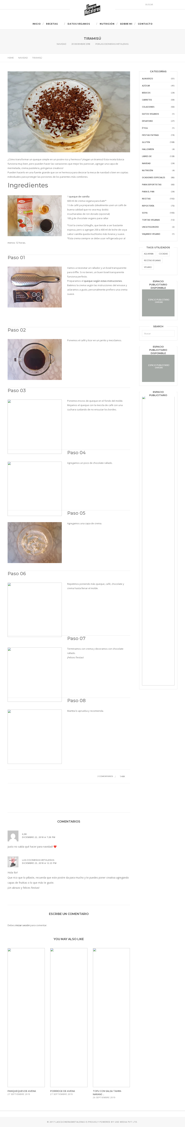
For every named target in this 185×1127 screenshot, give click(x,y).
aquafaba (148, 253)
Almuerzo (147, 78)
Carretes (147, 99)
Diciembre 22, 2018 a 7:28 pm (38, 837)
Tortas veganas (151, 219)
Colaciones (148, 106)
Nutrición (107, 23)
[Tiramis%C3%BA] (40, 794)
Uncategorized (150, 226)
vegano (148, 267)
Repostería (148, 205)
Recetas (52, 23)
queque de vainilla (79, 196)
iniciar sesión (22, 925)
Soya (144, 212)
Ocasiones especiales (153, 177)
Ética (145, 128)
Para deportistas (152, 184)
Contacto (145, 23)
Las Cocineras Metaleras (114, 44)
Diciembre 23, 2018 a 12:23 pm (39, 863)
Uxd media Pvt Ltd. (126, 1121)
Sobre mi (126, 23)
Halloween (148, 149)
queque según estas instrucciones (103, 281)
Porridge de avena (62, 1091)
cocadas (163, 253)
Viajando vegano (151, 234)
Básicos (146, 92)
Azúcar (146, 85)
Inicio (37, 23)
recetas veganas (152, 260)
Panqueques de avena (22, 1091)
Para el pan (148, 191)
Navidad (61, 44)
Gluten (146, 142)
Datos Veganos (79, 23)
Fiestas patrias (150, 135)
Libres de (147, 156)
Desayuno (147, 121)
